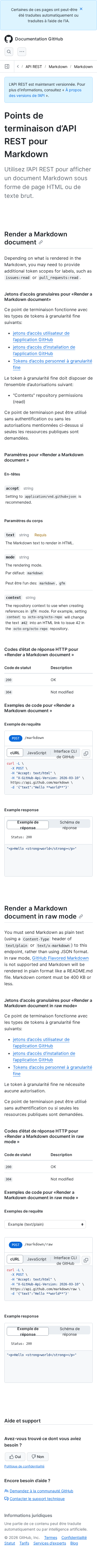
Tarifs (24, 1543)
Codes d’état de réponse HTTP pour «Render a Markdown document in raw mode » (44, 1136)
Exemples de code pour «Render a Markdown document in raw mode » (41, 1195)
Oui (18, 1456)
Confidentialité (74, 1537)
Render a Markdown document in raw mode (40, 912)
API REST (34, 66)
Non (40, 1456)
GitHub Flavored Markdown (60, 958)
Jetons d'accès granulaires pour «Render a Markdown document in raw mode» (48, 1003)
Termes (50, 1537)
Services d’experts (49, 1543)
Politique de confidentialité (24, 1466)
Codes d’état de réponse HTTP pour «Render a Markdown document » (41, 652)
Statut (9, 1543)
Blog (74, 1543)
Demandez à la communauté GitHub (41, 1491)
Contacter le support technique (37, 1498)
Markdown (58, 66)
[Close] (81, 9)
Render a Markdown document (35, 238)
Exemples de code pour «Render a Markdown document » (39, 708)
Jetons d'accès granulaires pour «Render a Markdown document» (48, 296)
